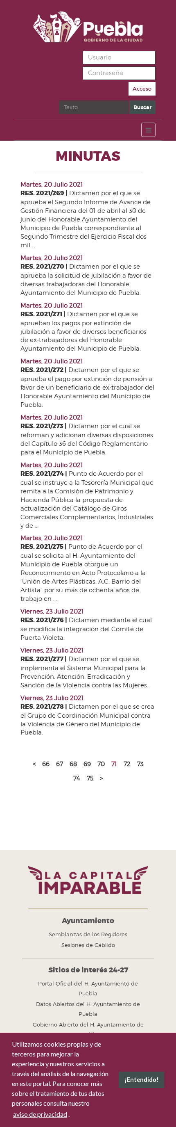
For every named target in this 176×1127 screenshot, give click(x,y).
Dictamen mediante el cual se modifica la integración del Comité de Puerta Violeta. (86, 628)
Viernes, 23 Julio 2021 (52, 611)
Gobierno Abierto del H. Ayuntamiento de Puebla (88, 1029)
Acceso (142, 88)
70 (101, 764)
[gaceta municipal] (88, 27)
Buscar (142, 107)
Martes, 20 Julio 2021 (51, 184)
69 (87, 764)
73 (140, 764)
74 (76, 778)
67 (59, 764)
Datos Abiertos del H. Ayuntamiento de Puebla (88, 1009)
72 (127, 764)
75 (90, 778)
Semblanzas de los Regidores (88, 934)
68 (73, 764)
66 (46, 764)
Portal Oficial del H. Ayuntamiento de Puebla (88, 988)
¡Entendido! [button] (141, 1079)
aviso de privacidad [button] (40, 1114)
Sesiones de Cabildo (88, 945)
